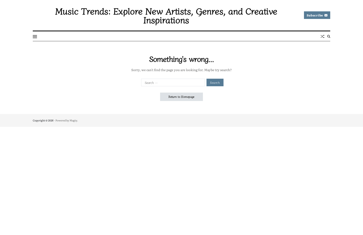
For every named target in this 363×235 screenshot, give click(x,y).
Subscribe (315, 15)
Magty (73, 120)
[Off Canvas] (35, 36)
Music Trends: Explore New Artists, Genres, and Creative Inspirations (166, 15)
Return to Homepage (181, 97)
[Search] (328, 36)
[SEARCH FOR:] (172, 83)
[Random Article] (322, 36)
